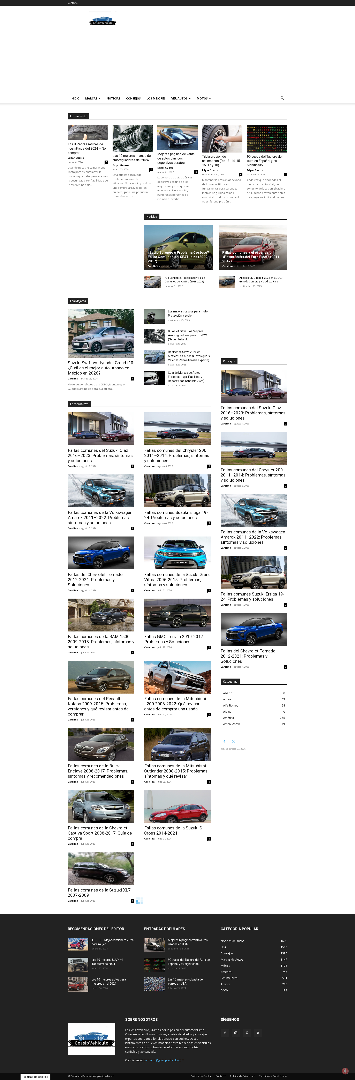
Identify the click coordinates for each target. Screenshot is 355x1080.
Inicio (75, 98)
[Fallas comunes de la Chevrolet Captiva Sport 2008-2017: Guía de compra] (101, 806)
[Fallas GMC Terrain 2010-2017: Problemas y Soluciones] (177, 615)
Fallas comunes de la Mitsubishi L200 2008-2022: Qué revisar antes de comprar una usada (175, 703)
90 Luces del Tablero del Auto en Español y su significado (264, 161)
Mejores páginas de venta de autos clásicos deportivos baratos (176, 158)
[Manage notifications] (345, 1071)
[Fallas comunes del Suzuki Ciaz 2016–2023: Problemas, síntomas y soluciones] (101, 428)
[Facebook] (224, 741)
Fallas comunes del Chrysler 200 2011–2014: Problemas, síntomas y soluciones (176, 455)
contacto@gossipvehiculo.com (164, 1060)
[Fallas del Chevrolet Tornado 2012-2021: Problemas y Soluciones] (101, 553)
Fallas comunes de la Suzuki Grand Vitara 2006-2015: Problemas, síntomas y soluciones (177, 579)
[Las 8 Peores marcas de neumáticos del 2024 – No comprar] (88, 132)
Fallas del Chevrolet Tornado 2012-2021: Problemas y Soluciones (95, 579)
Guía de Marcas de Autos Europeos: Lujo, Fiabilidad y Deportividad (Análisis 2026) (186, 377)
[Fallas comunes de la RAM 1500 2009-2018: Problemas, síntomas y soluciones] (101, 615)
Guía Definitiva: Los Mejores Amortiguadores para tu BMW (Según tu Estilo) (187, 335)
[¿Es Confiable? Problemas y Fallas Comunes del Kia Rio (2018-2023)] (152, 282)
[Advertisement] (212, 21)
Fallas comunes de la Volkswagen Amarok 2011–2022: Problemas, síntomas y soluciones (100, 517)
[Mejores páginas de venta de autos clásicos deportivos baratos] (177, 137)
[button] (282, 99)
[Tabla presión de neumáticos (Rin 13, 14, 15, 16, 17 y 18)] (222, 139)
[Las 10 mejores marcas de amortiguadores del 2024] (133, 138)
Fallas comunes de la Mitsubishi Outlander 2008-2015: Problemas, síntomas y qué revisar (176, 771)
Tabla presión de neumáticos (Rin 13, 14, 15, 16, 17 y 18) (221, 161)
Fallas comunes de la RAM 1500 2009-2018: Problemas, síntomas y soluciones (101, 641)
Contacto (73, 2)
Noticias (113, 98)
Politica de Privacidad (242, 1076)
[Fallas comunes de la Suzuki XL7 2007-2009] (101, 868)
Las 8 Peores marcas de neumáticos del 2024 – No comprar (87, 148)
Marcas (91, 98)
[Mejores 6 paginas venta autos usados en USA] (154, 945)
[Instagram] (236, 1033)
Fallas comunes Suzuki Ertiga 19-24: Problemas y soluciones (176, 515)
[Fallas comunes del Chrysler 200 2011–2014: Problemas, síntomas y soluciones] (177, 428)
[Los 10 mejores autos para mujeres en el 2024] (78, 984)
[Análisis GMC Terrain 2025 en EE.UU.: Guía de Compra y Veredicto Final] (227, 282)
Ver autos (179, 98)
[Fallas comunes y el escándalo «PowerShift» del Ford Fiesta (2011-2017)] (253, 247)
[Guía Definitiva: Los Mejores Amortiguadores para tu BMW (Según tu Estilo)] (154, 336)
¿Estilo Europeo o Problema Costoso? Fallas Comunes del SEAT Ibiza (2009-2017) (178, 256)
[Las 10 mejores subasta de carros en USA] (154, 984)
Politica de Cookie (201, 1076)
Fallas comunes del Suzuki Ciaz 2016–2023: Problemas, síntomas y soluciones (100, 455)
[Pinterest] (247, 1033)
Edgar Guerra (76, 157)
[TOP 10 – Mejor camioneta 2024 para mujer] (78, 944)
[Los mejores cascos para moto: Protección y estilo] (154, 316)
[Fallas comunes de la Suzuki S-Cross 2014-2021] (177, 806)
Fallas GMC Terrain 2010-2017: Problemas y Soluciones (174, 639)
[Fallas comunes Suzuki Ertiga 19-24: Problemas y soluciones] (177, 490)
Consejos (133, 98)
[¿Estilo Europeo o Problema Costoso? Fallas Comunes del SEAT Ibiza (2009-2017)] (178, 247)
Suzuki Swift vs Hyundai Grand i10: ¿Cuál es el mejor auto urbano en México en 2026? (101, 368)
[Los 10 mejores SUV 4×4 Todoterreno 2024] (78, 965)
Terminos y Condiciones (273, 1076)
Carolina (153, 266)
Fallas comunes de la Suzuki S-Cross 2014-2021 (174, 831)
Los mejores (156, 98)
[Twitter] (233, 741)
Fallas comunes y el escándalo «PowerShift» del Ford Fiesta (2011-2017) (251, 256)
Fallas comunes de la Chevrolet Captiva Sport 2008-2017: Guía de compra (100, 833)
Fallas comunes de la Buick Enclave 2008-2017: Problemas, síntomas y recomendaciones (98, 771)
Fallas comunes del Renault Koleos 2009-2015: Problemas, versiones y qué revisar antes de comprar (98, 706)
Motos (202, 98)
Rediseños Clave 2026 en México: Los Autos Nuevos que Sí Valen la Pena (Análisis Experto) (189, 356)
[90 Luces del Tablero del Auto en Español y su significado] (267, 139)
